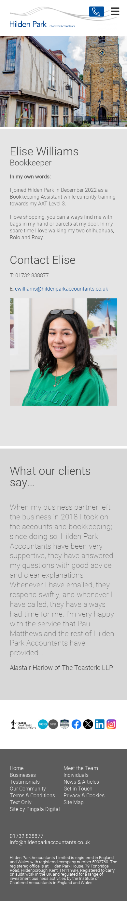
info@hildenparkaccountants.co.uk (50, 842)
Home (16, 767)
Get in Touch (78, 788)
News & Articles (81, 781)
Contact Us (96, 12)
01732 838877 (26, 836)
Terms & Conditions (32, 795)
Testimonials (25, 781)
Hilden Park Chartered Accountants (63, 18)
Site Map (74, 802)
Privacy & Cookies (84, 795)
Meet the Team (81, 767)
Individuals (76, 774)
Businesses (23, 774)
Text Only (21, 802)
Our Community (28, 788)
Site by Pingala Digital (35, 808)
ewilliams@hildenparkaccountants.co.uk (61, 288)
